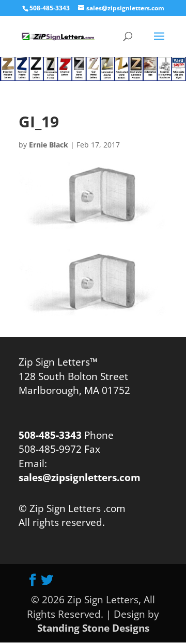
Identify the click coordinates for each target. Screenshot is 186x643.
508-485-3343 (49, 8)
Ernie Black (48, 145)
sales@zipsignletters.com (80, 477)
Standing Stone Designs (93, 628)
